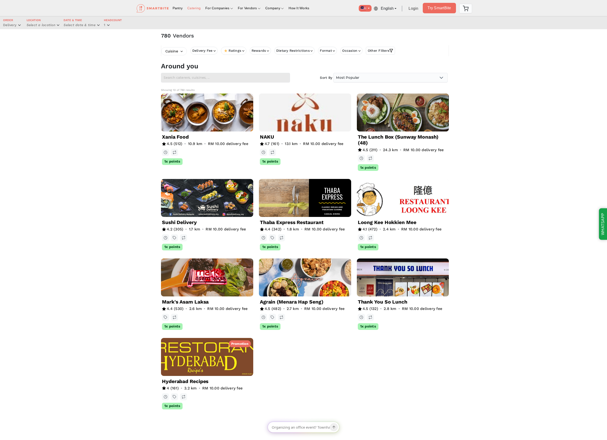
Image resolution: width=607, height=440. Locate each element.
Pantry (178, 8)
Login (413, 8)
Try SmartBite (439, 8)
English (387, 8)
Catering (194, 8)
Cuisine (171, 51)
